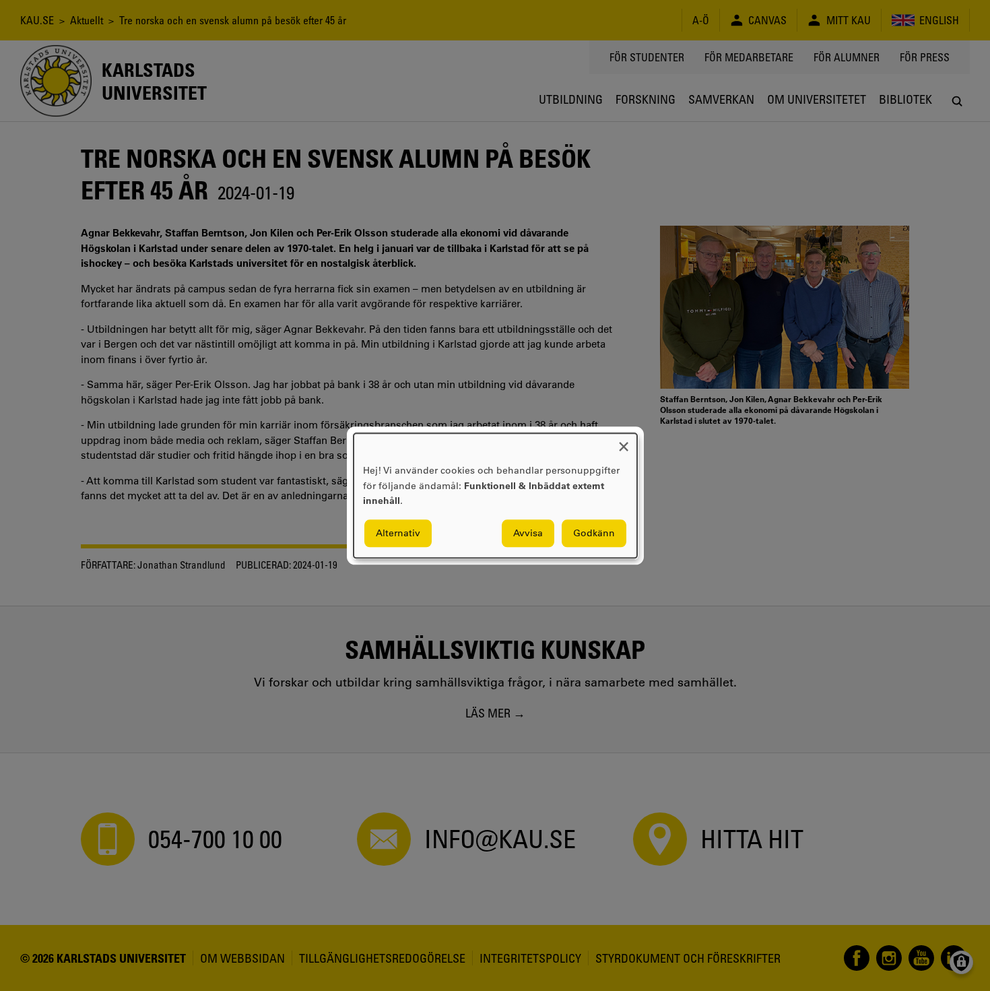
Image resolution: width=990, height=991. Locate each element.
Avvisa (528, 533)
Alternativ (398, 533)
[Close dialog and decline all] (623, 441)
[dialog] (495, 495)
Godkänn (594, 533)
